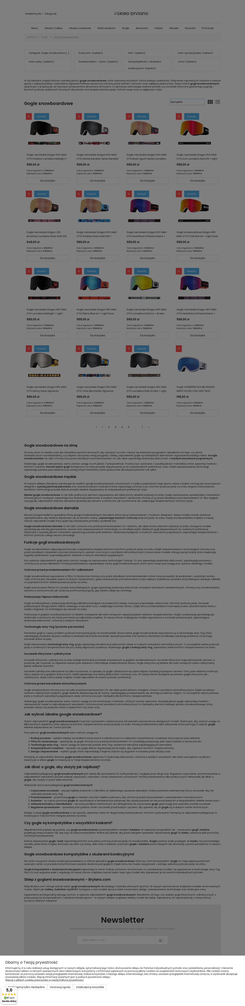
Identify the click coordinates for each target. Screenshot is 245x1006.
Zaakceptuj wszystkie (90, 987)
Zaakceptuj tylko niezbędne (26, 987)
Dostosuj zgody (60, 987)
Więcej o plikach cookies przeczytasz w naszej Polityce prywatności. (44, 980)
